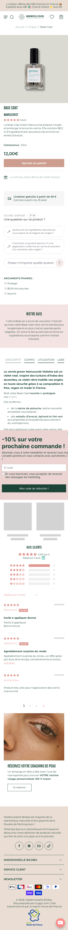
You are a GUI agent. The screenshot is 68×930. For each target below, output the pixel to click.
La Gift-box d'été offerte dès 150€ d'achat (35, 177)
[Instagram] (29, 846)
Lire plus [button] (9, 662)
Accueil (20, 27)
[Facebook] (19, 846)
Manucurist (11, 115)
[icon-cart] (60, 17)
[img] (11, 605)
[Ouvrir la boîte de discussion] (60, 922)
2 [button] (30, 705)
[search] (12, 17)
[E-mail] (39, 846)
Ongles (32, 27)
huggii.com (42, 903)
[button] (12, 120)
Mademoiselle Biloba (39, 899)
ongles (12, 396)
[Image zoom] (34, 69)
